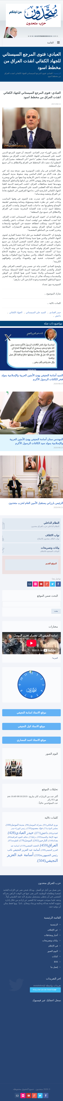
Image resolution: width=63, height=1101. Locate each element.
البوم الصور (52, 951)
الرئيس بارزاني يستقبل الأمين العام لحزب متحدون (36, 503)
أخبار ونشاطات (51, 935)
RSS (56, 962)
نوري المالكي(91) (50, 825)
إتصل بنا (54, 967)
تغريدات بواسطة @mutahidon (47, 985)
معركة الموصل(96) (33, 825)
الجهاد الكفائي (15, 312)
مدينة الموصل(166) (15, 825)
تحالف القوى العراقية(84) (18, 837)
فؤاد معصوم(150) (35, 828)
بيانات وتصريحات (50, 940)
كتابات (55, 956)
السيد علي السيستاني (36, 312)
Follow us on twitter (44, 990)
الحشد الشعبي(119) (30, 846)
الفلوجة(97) (13, 841)
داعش (58, 316)
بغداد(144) (53, 840)
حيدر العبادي (55, 312)
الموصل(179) (25, 840)
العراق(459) (49, 845)
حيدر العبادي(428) (21, 833)
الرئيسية (57, 73)
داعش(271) (41, 832)
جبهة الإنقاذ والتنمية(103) (47, 837)
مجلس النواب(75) (51, 828)
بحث (56, 611)
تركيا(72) (32, 837)
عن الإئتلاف (52, 930)
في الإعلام (53, 946)
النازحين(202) (40, 840)
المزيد (55, 658)
